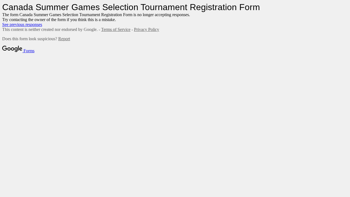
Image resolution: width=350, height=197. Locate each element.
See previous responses (22, 24)
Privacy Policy (146, 29)
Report (64, 38)
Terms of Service (115, 29)
